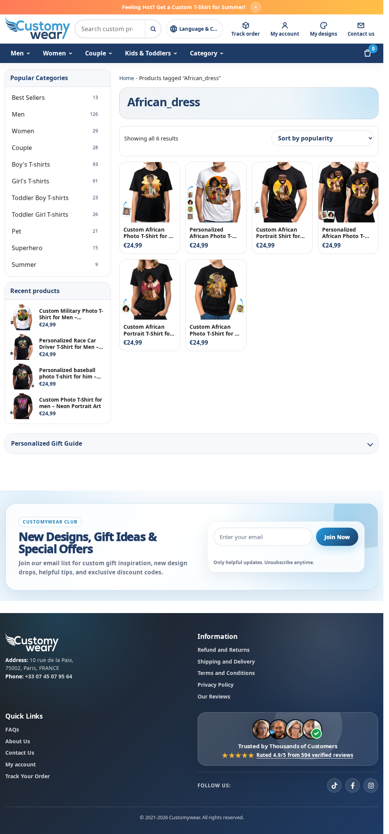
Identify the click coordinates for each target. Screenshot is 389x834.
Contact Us (19, 752)
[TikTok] (334, 785)
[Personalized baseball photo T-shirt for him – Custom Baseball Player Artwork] (22, 376)
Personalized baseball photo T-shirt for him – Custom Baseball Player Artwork (69, 373)
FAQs (12, 729)
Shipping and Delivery (226, 661)
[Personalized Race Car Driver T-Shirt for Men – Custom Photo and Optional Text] (22, 347)
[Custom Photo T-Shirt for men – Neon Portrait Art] (22, 406)
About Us (17, 740)
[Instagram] (371, 785)
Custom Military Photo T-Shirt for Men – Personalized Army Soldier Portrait (71, 313)
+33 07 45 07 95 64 (48, 676)
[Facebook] (352, 785)
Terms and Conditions (226, 672)
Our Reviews (214, 696)
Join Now (337, 536)
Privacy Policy (216, 684)
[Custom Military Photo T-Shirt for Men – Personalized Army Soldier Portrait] (22, 317)
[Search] (153, 29)
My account (20, 764)
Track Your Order (27, 775)
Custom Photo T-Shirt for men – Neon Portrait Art (70, 402)
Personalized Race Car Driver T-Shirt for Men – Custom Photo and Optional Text (69, 343)
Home (126, 78)
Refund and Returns (224, 649)
